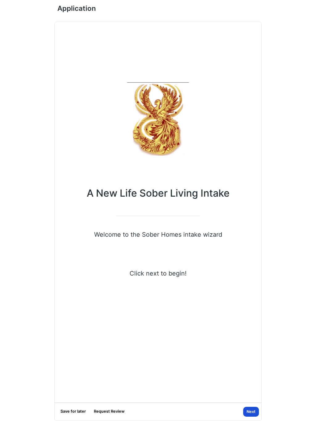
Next (251, 411)
